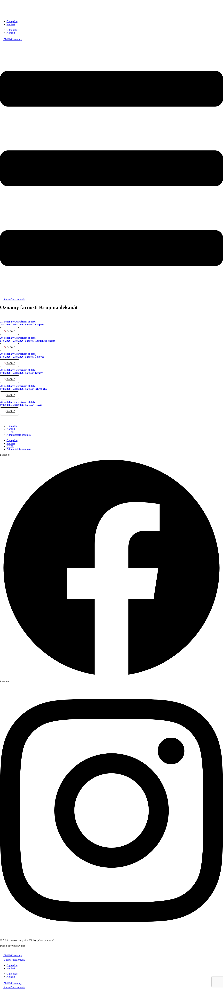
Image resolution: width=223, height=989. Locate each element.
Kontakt (11, 24)
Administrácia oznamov (19, 434)
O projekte (12, 21)
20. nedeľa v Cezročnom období (27, 339)
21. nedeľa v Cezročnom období (22, 323)
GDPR (10, 431)
